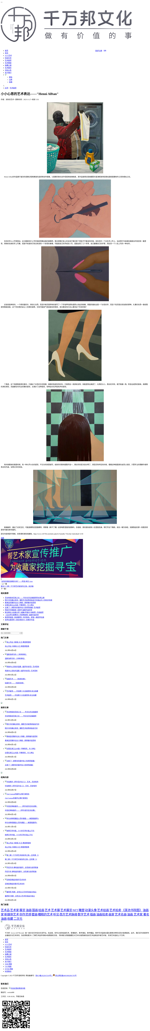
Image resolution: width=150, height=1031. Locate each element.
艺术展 (55, 910)
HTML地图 (9, 969)
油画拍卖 (102, 914)
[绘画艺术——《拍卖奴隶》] (15, 679)
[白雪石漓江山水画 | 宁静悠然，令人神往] (20, 749)
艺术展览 (8, 68)
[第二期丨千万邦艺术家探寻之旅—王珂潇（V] (22, 855)
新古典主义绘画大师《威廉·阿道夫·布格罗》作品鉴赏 (24, 612)
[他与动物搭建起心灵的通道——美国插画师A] (22, 818)
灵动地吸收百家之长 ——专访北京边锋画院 (20, 716)
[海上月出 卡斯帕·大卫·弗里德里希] (18, 642)
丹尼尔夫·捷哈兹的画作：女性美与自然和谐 (20, 871)
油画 (2, 538)
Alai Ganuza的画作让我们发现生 (16, 798)
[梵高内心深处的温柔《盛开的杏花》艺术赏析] (22, 667)
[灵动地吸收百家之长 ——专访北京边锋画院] (21, 712)
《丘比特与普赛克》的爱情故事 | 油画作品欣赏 (22, 615)
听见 (56, 914)
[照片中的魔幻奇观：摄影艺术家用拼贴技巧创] (22, 724)
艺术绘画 (103, 910)
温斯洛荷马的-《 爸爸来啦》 (15, 658)
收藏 (10, 918)
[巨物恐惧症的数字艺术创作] (15, 880)
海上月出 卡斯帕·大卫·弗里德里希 (17, 646)
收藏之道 (8, 65)
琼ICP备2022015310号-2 (44, 975)
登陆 (10, 77)
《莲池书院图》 (132, 910)
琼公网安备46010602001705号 (66, 975)
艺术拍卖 (115, 910)
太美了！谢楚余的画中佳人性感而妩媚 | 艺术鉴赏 (22, 607)
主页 (6, 88)
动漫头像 (91, 910)
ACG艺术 (8, 55)
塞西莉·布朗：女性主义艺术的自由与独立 (20, 896)
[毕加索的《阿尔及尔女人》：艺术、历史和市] (21, 782)
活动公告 (8, 70)
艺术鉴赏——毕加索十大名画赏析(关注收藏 (20, 695)
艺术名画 (121, 914)
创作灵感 (25, 914)
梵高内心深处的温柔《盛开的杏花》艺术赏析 (21, 671)
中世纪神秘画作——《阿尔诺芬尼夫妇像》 (20, 810)
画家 (111, 914)
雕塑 (81, 910)
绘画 (41, 910)
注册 (100, 51)
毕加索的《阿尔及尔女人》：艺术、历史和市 (21, 786)
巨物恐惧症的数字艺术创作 (14, 884)
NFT (75, 910)
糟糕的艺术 (45, 914)
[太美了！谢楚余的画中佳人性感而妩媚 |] (20, 761)
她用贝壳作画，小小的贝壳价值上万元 (19, 835)
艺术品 (5, 910)
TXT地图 (8, 966)
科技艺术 (8, 58)
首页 (6, 51)
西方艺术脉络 (68, 914)
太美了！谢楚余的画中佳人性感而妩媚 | (19, 765)
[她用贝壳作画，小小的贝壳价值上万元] (19, 831)
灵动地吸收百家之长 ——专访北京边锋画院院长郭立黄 (24, 598)
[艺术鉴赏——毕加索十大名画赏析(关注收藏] (21, 691)
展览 (22, 910)
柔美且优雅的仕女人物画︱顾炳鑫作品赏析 (20, 602)
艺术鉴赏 (8, 60)
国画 (35, 910)
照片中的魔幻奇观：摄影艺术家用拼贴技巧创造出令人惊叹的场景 (28, 600)
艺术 (48, 910)
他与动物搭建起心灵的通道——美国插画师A (21, 822)
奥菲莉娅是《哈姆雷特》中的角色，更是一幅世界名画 (24, 617)
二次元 (17, 918)
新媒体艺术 (11, 914)
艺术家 (14, 910)
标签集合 (8, 971)
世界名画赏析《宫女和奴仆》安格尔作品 (19, 620)
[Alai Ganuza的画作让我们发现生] (17, 794)
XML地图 (8, 964)
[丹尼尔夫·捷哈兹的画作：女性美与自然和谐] (21, 867)
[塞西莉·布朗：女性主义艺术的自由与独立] (20, 892)
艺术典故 (8, 63)
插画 (93, 914)
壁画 (35, 914)
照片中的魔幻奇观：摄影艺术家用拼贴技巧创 (21, 728)
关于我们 (8, 73)
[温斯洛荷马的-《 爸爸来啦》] (16, 654)
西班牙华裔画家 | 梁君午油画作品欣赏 (18, 610)
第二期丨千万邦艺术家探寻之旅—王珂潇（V (21, 859)
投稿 (105, 50)
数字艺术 (83, 914)
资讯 (6, 53)
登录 (97, 51)
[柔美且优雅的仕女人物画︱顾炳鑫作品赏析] (21, 736)
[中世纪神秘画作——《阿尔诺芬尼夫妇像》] (21, 806)
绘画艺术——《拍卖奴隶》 (14, 683)
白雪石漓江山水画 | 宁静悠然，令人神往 (19, 605)
